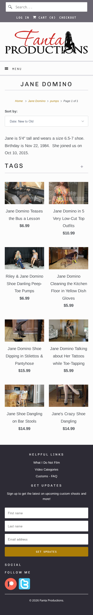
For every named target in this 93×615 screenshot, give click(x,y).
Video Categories (46, 469)
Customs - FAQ (46, 476)
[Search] (10, 7)
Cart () (46, 17)
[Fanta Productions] (46, 43)
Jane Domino (47, 84)
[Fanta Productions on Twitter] (25, 589)
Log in (22, 17)
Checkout (68, 17)
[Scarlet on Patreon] (11, 589)
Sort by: (11, 111)
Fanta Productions (51, 600)
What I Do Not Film (46, 462)
